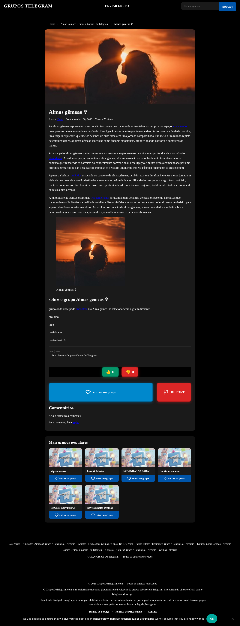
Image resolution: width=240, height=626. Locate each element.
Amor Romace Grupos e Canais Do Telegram (74, 355)
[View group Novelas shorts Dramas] (102, 502)
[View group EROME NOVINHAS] (65, 502)
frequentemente (100, 197)
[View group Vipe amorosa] (65, 466)
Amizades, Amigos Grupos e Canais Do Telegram (49, 543)
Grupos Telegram (168, 549)
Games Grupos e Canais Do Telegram (83, 549)
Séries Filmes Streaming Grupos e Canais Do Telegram (165, 543)
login (76, 422)
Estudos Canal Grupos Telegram (214, 543)
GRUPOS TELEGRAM (28, 6)
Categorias (14, 543)
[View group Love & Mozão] (102, 466)
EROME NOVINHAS (63, 507)
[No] (232, 621)
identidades (55, 158)
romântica (75, 175)
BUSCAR (227, 6)
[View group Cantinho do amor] (174, 466)
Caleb (60, 119)
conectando (180, 126)
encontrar (81, 309)
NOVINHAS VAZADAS (136, 471)
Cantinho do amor (170, 471)
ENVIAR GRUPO (117, 5)
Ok (212, 618)
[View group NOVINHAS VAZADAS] (138, 466)
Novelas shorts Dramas (100, 507)
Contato (109, 549)
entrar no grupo (67, 478)
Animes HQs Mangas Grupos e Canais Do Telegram (105, 543)
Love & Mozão (95, 471)
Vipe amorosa (58, 471)
